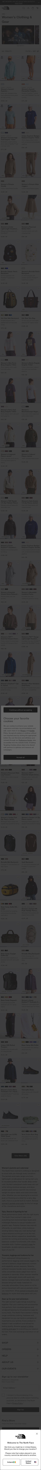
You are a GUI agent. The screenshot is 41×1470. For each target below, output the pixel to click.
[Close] (37, 1433)
